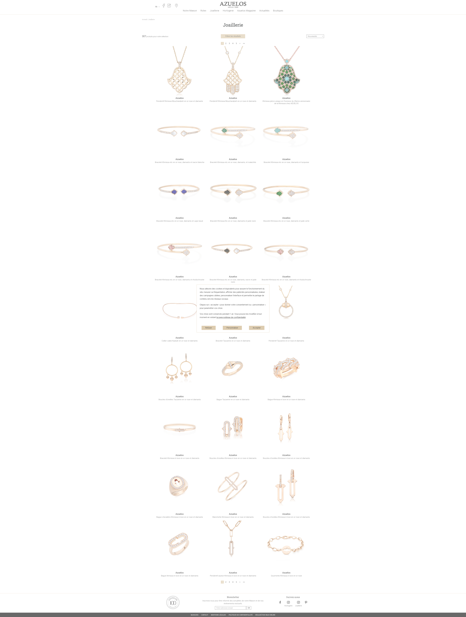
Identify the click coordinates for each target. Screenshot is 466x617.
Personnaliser (232, 328)
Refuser (208, 328)
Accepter (257, 328)
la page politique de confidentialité (231, 317)
